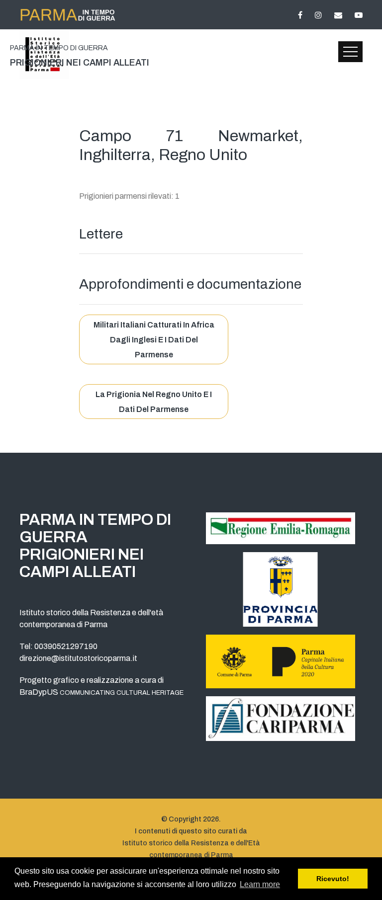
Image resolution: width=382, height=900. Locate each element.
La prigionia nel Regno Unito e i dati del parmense (154, 401)
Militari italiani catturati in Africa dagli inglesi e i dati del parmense (154, 340)
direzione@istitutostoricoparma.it (78, 658)
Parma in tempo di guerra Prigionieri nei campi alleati (95, 545)
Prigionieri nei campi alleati (79, 56)
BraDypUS (101, 692)
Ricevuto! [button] (332, 879)
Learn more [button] (260, 884)
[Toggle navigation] (350, 51)
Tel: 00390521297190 (58, 646)
